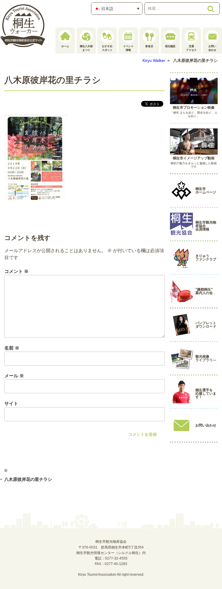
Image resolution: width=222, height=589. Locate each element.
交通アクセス (191, 48)
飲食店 (149, 46)
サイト (11, 403)
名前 (11, 348)
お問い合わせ (212, 48)
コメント (16, 271)
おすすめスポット (107, 48)
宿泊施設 (170, 46)
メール (14, 375)
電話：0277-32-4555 (111, 558)
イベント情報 (128, 48)
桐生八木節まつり (86, 48)
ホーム (65, 46)
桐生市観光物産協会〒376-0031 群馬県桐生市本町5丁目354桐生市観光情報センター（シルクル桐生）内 (111, 547)
